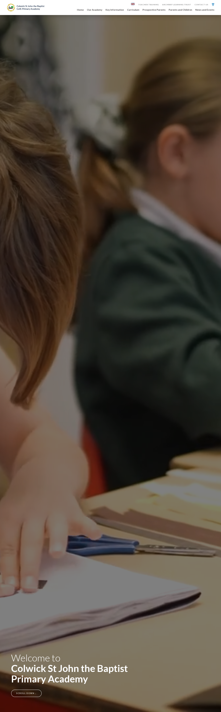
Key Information (115, 10)
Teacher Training (148, 5)
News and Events (204, 10)
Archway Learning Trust (176, 5)
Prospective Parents (154, 10)
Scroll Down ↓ (26, 693)
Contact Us (201, 5)
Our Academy (94, 10)
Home (80, 10)
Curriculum (133, 10)
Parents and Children (180, 10)
